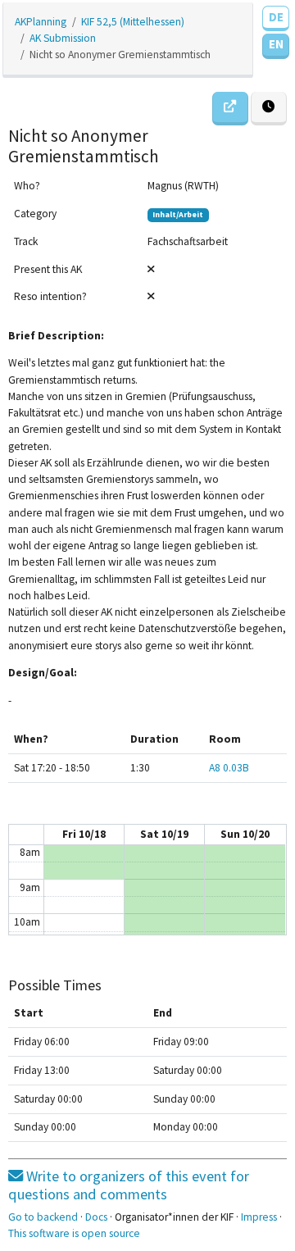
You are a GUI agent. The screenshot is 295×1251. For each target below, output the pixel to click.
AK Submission (63, 38)
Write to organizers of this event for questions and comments (128, 1185)
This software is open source (74, 1233)
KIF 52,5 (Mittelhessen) (132, 22)
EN (276, 44)
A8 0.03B (229, 768)
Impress (259, 1217)
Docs (96, 1217)
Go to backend (43, 1217)
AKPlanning (40, 22)
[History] (269, 108)
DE (276, 17)
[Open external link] (230, 108)
